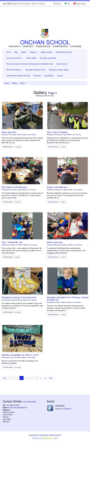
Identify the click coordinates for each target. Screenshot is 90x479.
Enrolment (37, 75)
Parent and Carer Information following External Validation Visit (29, 64)
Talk (68, 3)
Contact (60, 75)
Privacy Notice (44, 435)
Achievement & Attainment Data (18, 75)
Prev (5, 378)
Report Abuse (81, 3)
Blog (16, 52)
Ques (50, 438)
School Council (61, 64)
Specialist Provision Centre (35, 70)
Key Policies (49, 75)
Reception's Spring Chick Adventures (19, 297)
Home (8, 52)
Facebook (67, 408)
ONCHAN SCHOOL (45, 42)
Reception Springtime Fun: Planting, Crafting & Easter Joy (67, 298)
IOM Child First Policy (64, 52)
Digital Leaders (46, 52)
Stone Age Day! (9, 132)
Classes (33, 52)
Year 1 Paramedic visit (12, 242)
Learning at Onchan (14, 58)
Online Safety (31, 58)
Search (58, 3)
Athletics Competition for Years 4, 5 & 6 (20, 354)
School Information (13, 70)
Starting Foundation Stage (58, 70)
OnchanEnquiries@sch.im (17, 407)
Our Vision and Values (48, 58)
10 (45, 378)
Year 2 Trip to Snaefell (57, 132)
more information (29, 401)
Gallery (23, 52)
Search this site (34, 435)
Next (50, 378)
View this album (12, 147)
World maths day (54, 242)
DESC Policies (55, 435)
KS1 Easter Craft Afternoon (14, 187)
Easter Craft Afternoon (57, 187)
